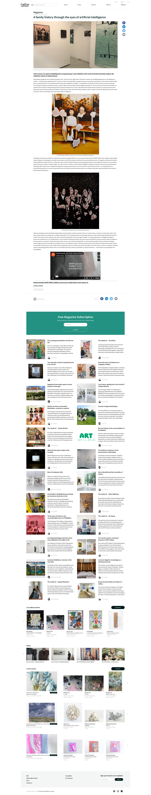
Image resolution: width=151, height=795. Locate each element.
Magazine (123, 4)
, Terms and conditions (44, 791)
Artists (79, 4)
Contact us (29, 783)
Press (27, 780)
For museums (69, 778)
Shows (65, 4)
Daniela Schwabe (99, 74)
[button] (123, 22)
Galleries (108, 4)
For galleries (68, 776)
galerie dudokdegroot (53, 74)
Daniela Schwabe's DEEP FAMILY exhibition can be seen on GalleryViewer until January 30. (60, 282)
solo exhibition (78, 74)
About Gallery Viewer (32, 778)
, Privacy (52, 791)
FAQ (27, 776)
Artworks (93, 4)
